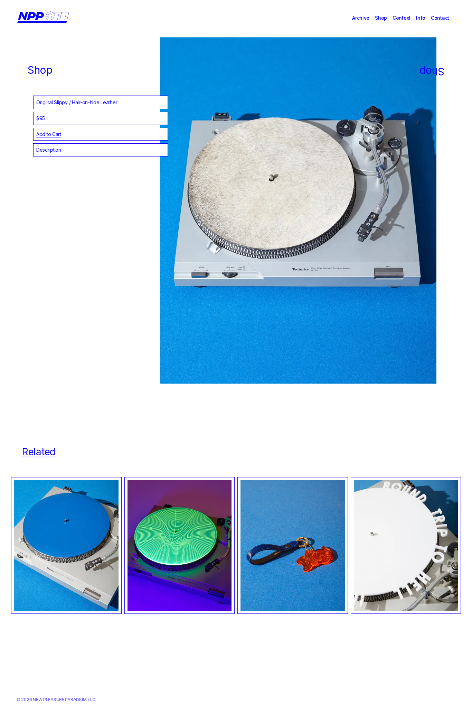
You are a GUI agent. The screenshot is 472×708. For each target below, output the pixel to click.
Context (401, 18)
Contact (440, 18)
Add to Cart (48, 134)
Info (420, 18)
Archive (360, 18)
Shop (381, 18)
